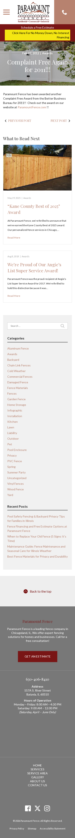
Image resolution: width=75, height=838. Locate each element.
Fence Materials (17, 388)
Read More (14, 237)
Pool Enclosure (17, 450)
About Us (37, 781)
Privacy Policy (17, 828)
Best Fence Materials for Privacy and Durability (37, 556)
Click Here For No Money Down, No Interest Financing (40, 35)
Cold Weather (16, 371)
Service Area (37, 773)
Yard (10, 495)
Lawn (10, 427)
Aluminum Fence (18, 348)
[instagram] (47, 808)
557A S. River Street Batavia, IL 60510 (37, 692)
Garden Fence (16, 399)
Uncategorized (16, 478)
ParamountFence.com (32, 107)
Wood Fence (15, 489)
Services (37, 769)
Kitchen (12, 421)
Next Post (59, 121)
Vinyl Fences (15, 483)
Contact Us (37, 785)
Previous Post (19, 121)
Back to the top (40, 591)
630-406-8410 (37, 679)
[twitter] (37, 808)
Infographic (14, 410)
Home (37, 765)
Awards (47, 53)
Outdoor (13, 438)
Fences (12, 393)
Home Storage (16, 404)
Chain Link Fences (19, 365)
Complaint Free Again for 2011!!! (37, 65)
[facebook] (28, 808)
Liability (12, 433)
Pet (9, 444)
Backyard (13, 359)
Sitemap (32, 828)
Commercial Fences (19, 376)
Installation (14, 416)
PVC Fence (14, 461)
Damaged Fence (17, 382)
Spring (11, 466)
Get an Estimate (38, 656)
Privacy (12, 455)
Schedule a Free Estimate (37, 27)
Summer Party (16, 472)
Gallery (37, 777)
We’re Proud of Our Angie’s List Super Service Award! (34, 267)
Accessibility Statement (52, 828)
